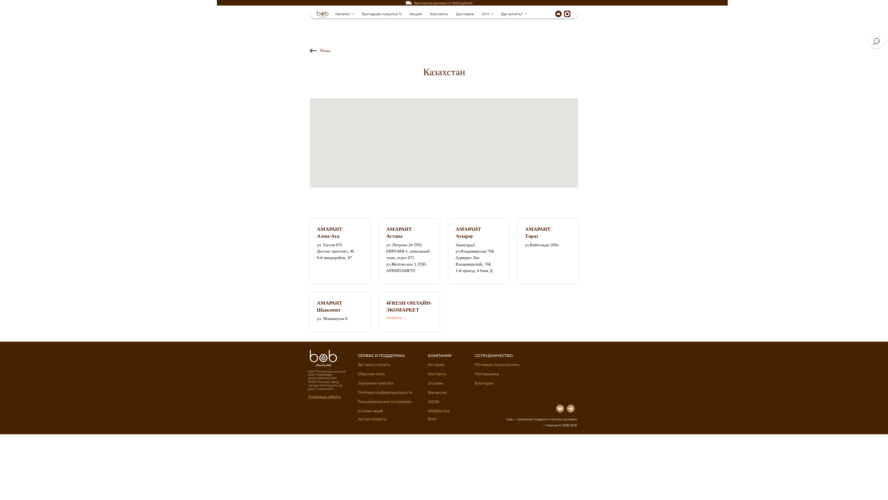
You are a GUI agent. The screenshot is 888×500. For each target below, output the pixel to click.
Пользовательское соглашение (384, 402)
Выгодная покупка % (382, 14)
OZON (433, 402)
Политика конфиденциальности (385, 392)
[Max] (567, 14)
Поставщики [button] (487, 374)
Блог (432, 419)
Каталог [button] (343, 14)
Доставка (465, 14)
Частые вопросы (372, 419)
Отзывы (435, 383)
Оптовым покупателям (497, 364)
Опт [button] (486, 14)
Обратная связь (371, 374)
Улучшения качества (375, 383)
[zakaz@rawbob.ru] (558, 14)
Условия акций (370, 411)
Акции (416, 14)
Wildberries (439, 411)
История (436, 364)
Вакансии (437, 392)
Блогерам (484, 383)
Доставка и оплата (374, 365)
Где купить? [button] (512, 14)
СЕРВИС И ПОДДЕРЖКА (381, 355)
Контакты (439, 14)
